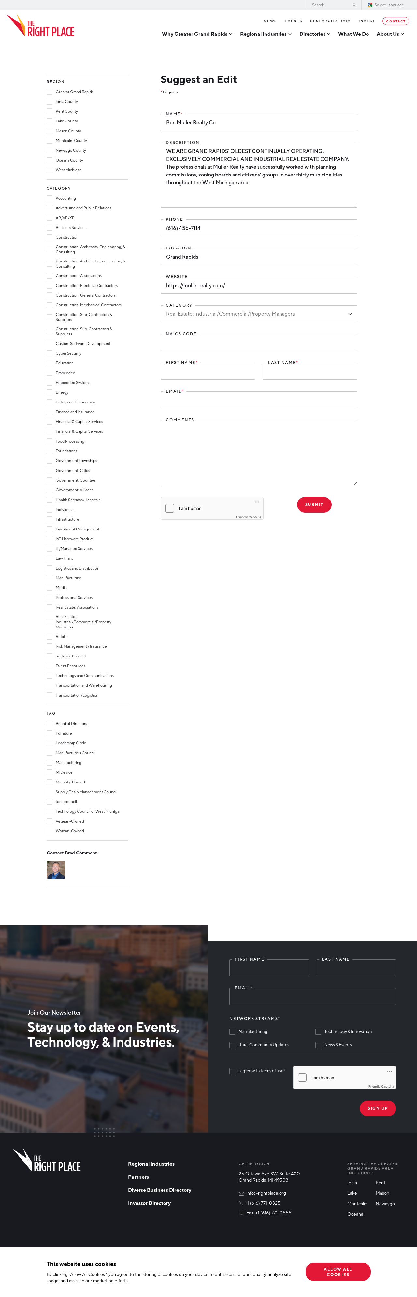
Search (354, 5)
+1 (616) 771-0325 (262, 1202)
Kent (380, 1182)
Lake (352, 1193)
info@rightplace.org (266, 1193)
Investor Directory (149, 1203)
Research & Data (330, 21)
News (270, 21)
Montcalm (357, 1203)
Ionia (352, 1182)
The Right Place (40, 25)
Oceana (355, 1214)
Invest (367, 21)
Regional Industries (151, 1164)
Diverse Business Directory (159, 1190)
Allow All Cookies (338, 1272)
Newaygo (385, 1203)
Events (293, 21)
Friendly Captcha (249, 517)
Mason (382, 1193)
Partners (138, 1177)
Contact (396, 21)
